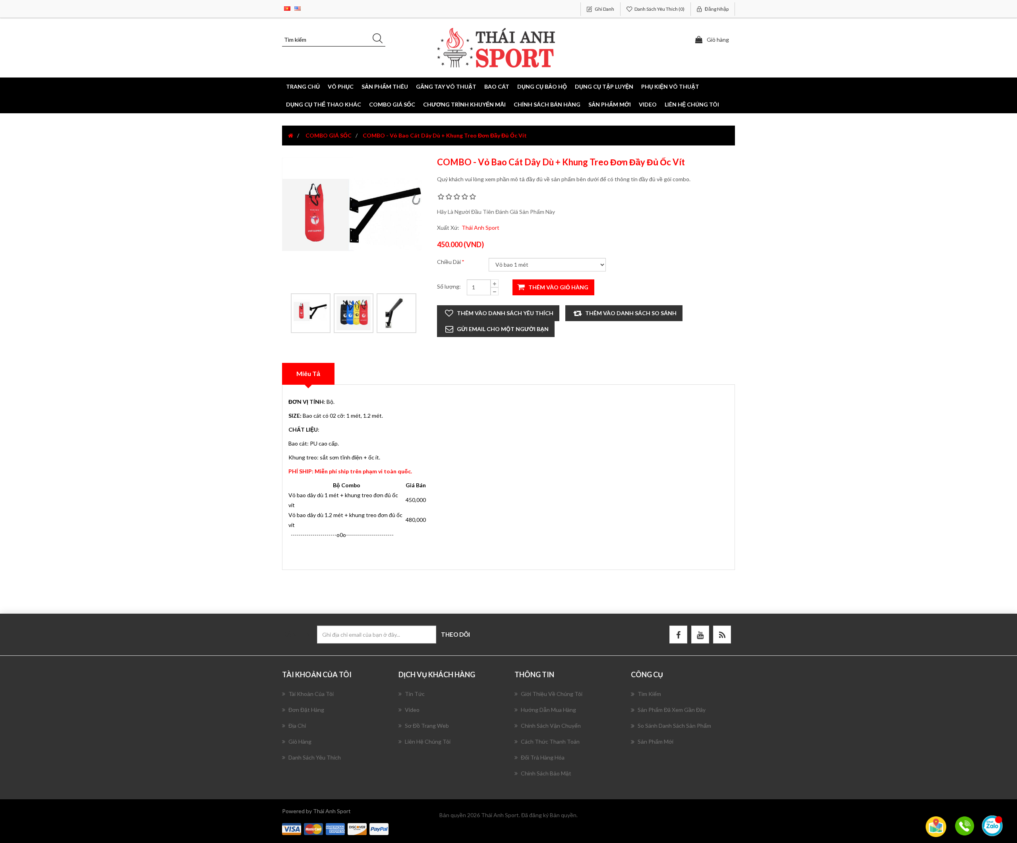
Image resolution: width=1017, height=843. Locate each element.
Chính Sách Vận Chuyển (551, 725)
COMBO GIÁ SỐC (392, 104)
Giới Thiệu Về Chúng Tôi (551, 693)
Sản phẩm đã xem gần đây (672, 709)
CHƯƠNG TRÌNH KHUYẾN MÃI (464, 104)
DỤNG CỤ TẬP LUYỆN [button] (604, 86)
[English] (297, 7)
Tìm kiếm (649, 693)
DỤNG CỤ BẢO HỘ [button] (542, 86)
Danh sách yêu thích (314, 757)
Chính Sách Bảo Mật (546, 773)
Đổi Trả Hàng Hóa (543, 757)
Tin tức (415, 693)
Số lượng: (449, 286)
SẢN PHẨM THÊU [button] (385, 86)
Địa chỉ (297, 725)
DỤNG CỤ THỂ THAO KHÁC (323, 104)
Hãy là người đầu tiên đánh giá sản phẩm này (496, 211)
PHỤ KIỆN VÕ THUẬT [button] (670, 86)
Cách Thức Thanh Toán (550, 741)
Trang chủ (303, 86)
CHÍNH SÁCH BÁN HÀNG (547, 104)
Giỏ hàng (299, 741)
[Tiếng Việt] (287, 7)
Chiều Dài (449, 261)
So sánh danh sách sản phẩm (674, 725)
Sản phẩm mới (609, 104)
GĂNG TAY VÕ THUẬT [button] (446, 86)
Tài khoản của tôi (311, 693)
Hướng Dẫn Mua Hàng (548, 709)
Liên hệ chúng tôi (692, 104)
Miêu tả (308, 373)
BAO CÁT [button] (496, 86)
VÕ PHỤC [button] (341, 86)
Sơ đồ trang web (427, 725)
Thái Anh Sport (480, 227)
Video (648, 104)
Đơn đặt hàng (306, 709)
